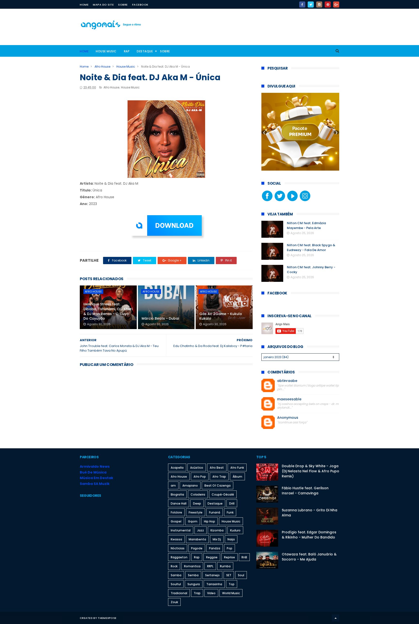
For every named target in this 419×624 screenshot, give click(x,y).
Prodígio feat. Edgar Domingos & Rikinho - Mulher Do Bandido (309, 535)
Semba (193, 575)
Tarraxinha (214, 584)
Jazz (200, 530)
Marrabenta (197, 539)
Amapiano (190, 485)
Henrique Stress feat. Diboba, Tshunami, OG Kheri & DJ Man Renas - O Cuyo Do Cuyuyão (107, 311)
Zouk (174, 602)
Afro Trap (219, 476)
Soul (241, 575)
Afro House (102, 66)
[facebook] (302, 4)
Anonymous (287, 418)
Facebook (140, 5)
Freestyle (195, 512)
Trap (197, 593)
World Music (231, 593)
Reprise (229, 557)
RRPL (210, 566)
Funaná (214, 512)
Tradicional (179, 593)
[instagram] (319, 4)
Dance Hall (178, 503)
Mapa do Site (103, 5)
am (173, 485)
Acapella (177, 468)
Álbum (237, 476)
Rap (127, 51)
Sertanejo (212, 575)
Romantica (192, 566)
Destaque (145, 51)
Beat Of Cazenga (217, 485)
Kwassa (176, 539)
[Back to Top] (335, 618)
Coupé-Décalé (223, 494)
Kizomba (217, 530)
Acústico (196, 468)
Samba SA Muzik (95, 483)
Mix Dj (217, 539)
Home (84, 5)
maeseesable (289, 399)
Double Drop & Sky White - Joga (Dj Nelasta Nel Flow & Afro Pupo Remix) (310, 471)
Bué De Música (93, 472)
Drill (231, 503)
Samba (176, 575)
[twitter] (311, 4)
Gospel (176, 521)
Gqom (192, 521)
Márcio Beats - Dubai (160, 318)
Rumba (225, 566)
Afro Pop (199, 476)
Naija (231, 539)
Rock (174, 566)
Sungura (193, 584)
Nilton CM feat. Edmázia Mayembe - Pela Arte (306, 225)
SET (228, 575)
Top (231, 584)
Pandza (214, 548)
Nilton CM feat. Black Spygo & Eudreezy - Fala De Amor (311, 247)
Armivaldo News (95, 466)
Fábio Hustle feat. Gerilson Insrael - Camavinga (305, 491)
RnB (244, 557)
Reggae (212, 557)
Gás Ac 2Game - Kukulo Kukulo (220, 316)
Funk (230, 512)
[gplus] (336, 4)
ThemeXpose (107, 618)
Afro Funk (237, 468)
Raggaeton (179, 557)
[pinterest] (328, 4)
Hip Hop (209, 521)
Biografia (177, 494)
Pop (229, 548)
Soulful (176, 584)
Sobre (123, 5)
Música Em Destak (96, 477)
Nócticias (178, 548)
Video (211, 593)
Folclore (176, 512)
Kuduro (235, 530)
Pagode (196, 548)
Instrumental (181, 530)
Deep (197, 503)
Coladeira (198, 494)
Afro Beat (217, 468)
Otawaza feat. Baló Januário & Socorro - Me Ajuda (309, 557)
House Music (106, 51)
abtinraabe (287, 381)
